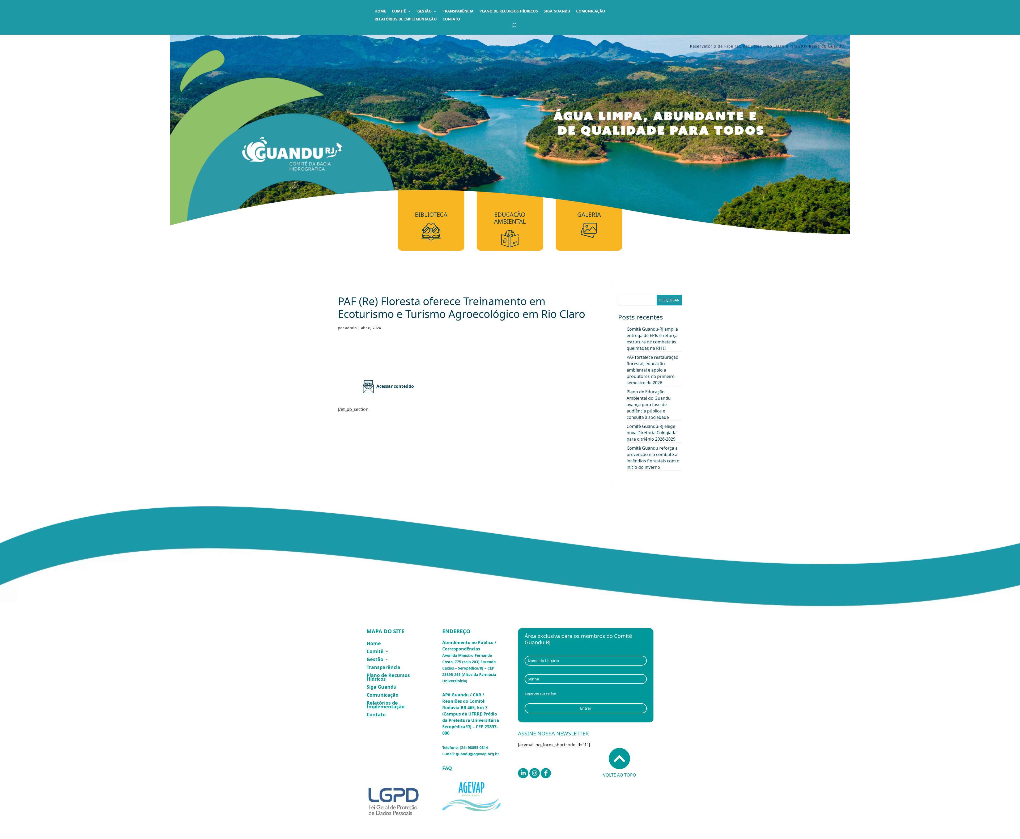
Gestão (424, 11)
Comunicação (590, 11)
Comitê (399, 11)
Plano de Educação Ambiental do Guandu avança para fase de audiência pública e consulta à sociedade (649, 404)
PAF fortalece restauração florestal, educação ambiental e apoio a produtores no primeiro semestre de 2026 (652, 370)
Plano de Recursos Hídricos (508, 11)
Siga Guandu (557, 11)
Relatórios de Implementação (406, 19)
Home (380, 11)
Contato (451, 19)
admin (351, 327)
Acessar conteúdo (395, 386)
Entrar (585, 708)
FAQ (447, 768)
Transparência (458, 11)
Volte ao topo (619, 775)
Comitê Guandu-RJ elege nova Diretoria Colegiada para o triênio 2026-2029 (652, 432)
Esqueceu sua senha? (540, 693)
